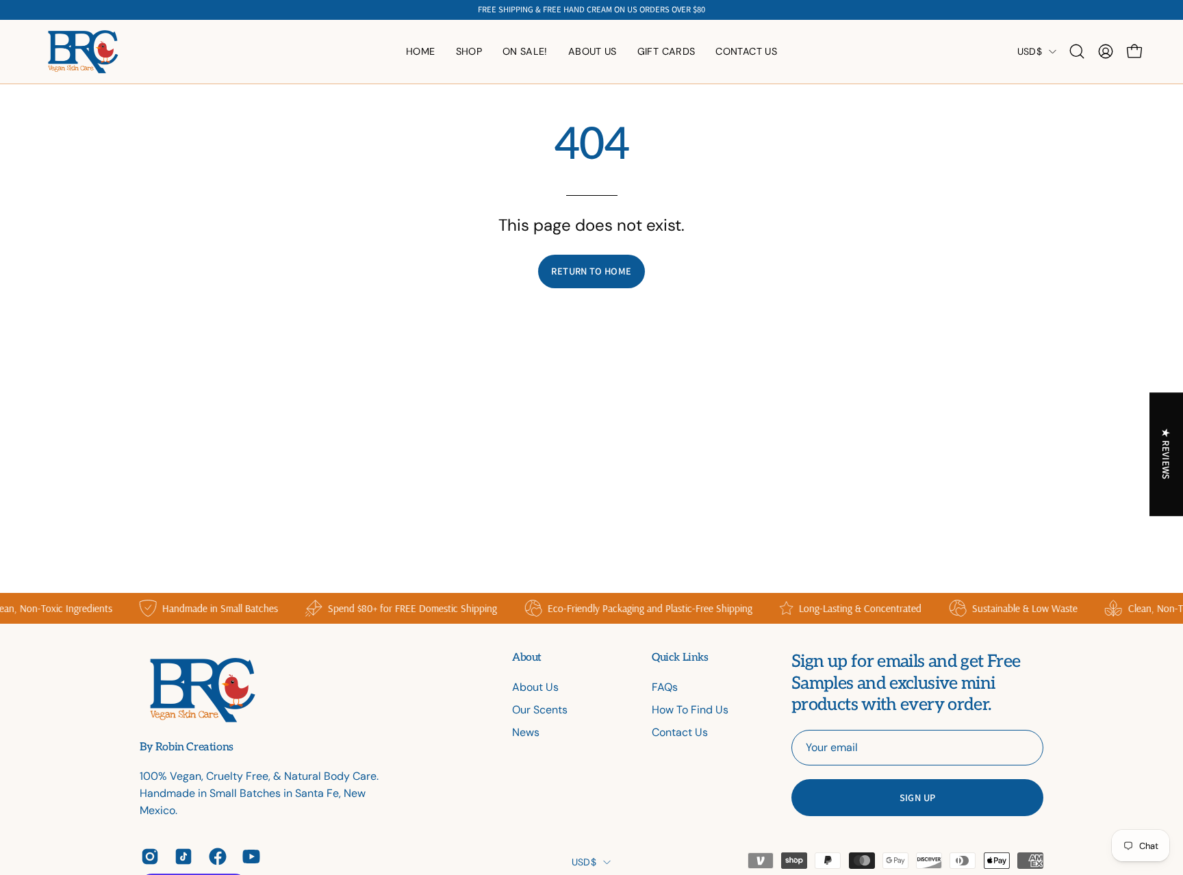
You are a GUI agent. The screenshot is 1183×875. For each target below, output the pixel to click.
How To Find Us (690, 709)
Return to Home (591, 270)
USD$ (1029, 51)
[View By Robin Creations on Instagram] (147, 856)
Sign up (918, 797)
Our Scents (540, 709)
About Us (535, 687)
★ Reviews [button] (1166, 454)
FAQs (665, 687)
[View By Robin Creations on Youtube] (249, 856)
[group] (591, 10)
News (525, 732)
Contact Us (680, 732)
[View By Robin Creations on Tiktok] (181, 856)
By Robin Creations (186, 747)
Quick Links (680, 657)
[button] (592, 52)
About (527, 657)
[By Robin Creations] (82, 51)
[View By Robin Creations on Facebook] (215, 856)
